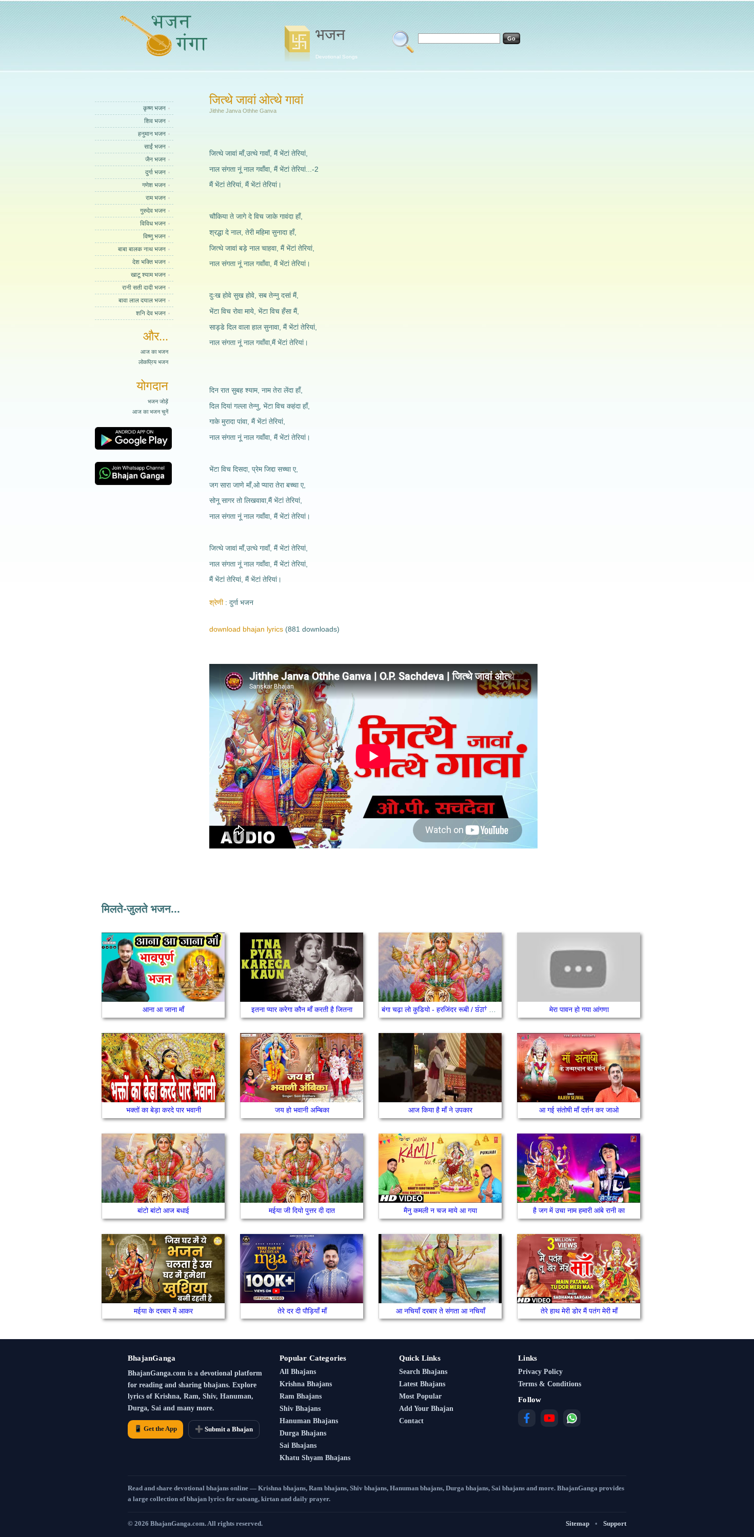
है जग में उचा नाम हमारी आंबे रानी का (579, 1210)
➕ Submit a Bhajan (224, 1429)
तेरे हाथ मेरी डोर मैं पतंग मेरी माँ (579, 1311)
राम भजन (156, 197)
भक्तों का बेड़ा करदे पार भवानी (163, 1110)
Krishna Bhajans (306, 1384)
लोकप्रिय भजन (153, 362)
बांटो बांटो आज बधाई (163, 1210)
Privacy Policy (540, 1372)
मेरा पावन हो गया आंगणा (579, 1009)
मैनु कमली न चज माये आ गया (440, 1210)
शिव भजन (155, 121)
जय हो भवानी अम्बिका (302, 1110)
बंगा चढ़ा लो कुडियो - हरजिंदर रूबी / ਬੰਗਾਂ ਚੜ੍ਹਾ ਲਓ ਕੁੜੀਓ (458, 1009)
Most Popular (420, 1396)
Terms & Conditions (549, 1384)
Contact (411, 1421)
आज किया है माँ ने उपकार (440, 1110)
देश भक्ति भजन (149, 262)
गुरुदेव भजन (153, 210)
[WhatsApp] (572, 1418)
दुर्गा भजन (155, 172)
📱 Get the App (155, 1428)
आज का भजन (154, 352)
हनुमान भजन (152, 133)
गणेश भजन (154, 185)
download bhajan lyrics (246, 629)
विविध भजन (153, 223)
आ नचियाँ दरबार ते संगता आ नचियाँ (440, 1311)
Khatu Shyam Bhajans (315, 1458)
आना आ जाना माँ (163, 1009)
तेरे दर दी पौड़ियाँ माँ (302, 1311)
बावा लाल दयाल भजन (142, 300)
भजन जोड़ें (158, 401)
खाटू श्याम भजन (148, 274)
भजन (336, 42)
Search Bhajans (423, 1372)
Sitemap (577, 1523)
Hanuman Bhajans (309, 1421)
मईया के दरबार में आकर (163, 1311)
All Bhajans (298, 1372)
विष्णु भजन (154, 236)
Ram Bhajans (301, 1396)
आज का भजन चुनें (150, 412)
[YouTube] (549, 1418)
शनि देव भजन (151, 313)
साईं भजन (155, 146)
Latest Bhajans (422, 1384)
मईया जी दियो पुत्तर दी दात (302, 1210)
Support (614, 1523)
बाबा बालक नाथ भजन (142, 249)
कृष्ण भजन (154, 108)
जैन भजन (155, 159)
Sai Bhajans (298, 1445)
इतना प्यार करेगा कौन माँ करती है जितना (301, 1009)
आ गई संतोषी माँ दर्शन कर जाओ (579, 1110)
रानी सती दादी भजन (144, 287)
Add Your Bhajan (426, 1408)
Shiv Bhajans (300, 1408)
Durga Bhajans (303, 1433)
